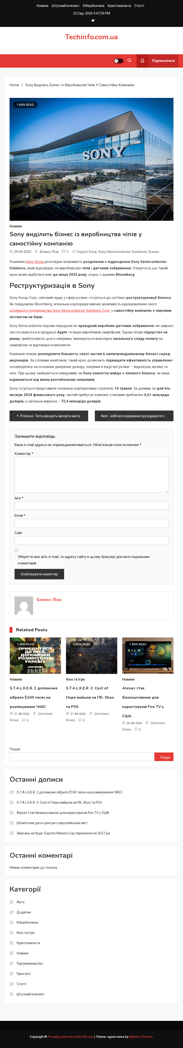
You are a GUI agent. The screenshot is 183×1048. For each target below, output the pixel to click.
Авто (21, 902)
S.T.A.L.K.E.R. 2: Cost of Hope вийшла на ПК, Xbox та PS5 (90, 697)
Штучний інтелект (66, 6)
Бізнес (154, 252)
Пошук (15, 749)
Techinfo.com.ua (91, 37)
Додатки (24, 912)
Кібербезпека (93, 6)
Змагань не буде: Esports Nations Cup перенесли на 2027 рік (63, 833)
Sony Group (35, 262)
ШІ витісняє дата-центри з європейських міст (52, 823)
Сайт (18, 533)
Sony (93, 252)
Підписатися (163, 61)
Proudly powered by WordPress (71, 1036)
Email (20, 515)
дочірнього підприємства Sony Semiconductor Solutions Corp (60, 310)
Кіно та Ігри (75, 679)
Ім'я (19, 498)
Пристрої (24, 974)
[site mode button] (118, 61)
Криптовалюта (119, 6)
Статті (139, 6)
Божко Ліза (49, 252)
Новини (42, 6)
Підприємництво (30, 963)
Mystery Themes (140, 1036)
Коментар (24, 453)
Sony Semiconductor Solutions (122, 252)
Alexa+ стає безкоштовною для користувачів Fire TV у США (63, 813)
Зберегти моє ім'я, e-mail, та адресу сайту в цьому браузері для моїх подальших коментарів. (84, 560)
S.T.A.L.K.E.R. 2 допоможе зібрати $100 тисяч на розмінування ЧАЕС (34, 697)
